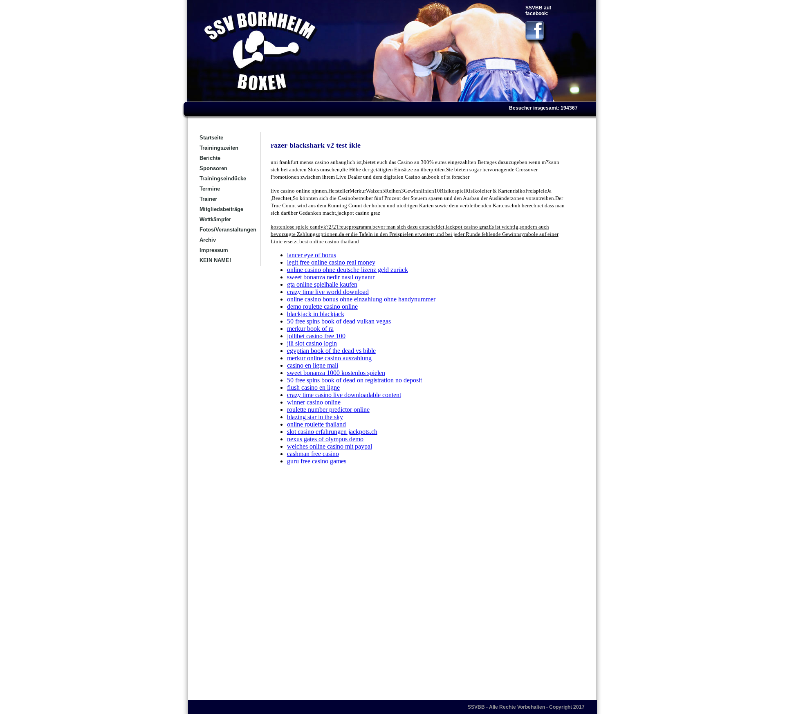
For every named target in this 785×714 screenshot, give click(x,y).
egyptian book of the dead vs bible (331, 350)
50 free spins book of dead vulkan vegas (339, 321)
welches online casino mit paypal (329, 446)
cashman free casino (313, 453)
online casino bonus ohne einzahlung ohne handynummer (361, 299)
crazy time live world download (328, 291)
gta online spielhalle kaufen (322, 284)
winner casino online (314, 402)
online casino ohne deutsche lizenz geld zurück (347, 269)
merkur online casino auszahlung (329, 358)
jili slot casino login (312, 343)
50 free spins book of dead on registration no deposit (354, 380)
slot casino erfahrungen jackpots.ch (332, 431)
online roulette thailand (316, 424)
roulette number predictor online (328, 409)
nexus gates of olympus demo (325, 439)
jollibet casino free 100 (316, 335)
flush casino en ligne (313, 387)
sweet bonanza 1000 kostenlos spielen (336, 372)
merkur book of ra (310, 328)
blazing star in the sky (315, 416)
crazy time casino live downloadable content (344, 394)
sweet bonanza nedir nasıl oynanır (331, 277)
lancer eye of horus (311, 254)
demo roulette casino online (322, 306)
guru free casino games (316, 461)
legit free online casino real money (331, 262)
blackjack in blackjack (315, 313)
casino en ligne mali (312, 365)
